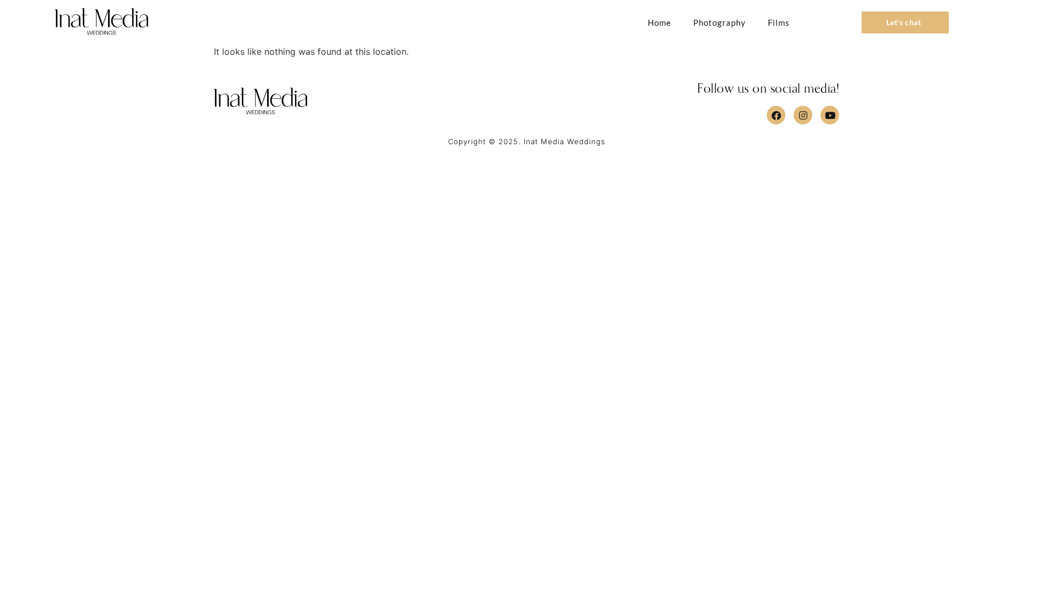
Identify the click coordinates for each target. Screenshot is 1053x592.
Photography (719, 22)
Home (659, 22)
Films (779, 22)
